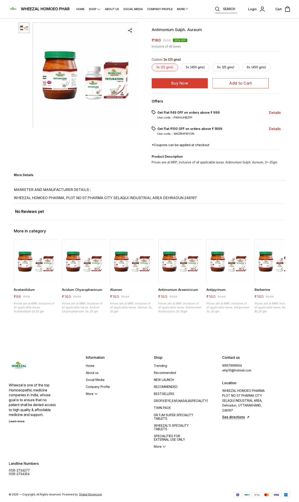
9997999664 (232, 365)
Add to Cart (240, 83)
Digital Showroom (90, 494)
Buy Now (179, 83)
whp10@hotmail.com (236, 370)
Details (275, 112)
